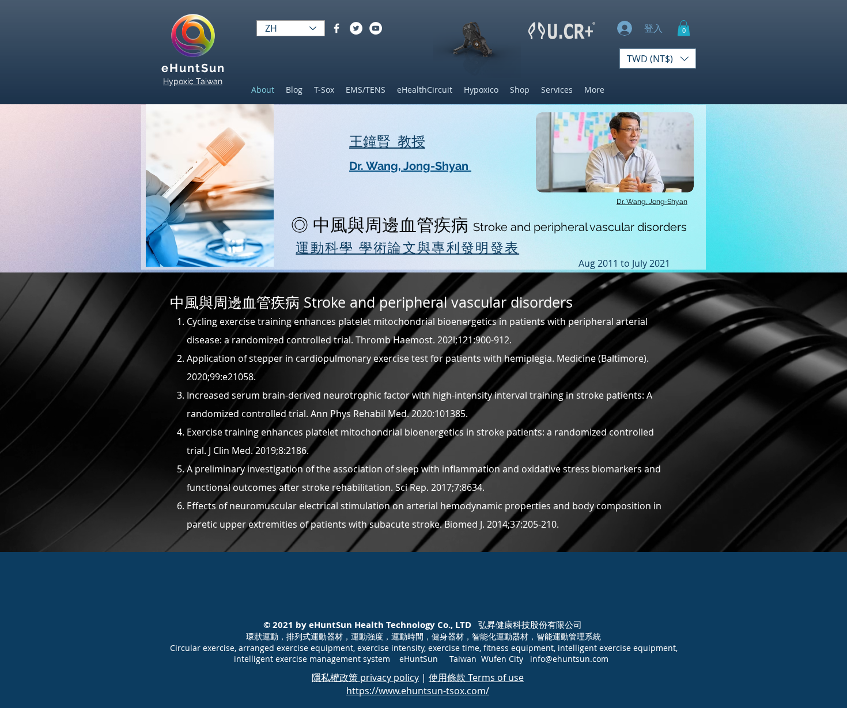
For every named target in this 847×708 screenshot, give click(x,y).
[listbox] (657, 58)
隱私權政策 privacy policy (365, 677)
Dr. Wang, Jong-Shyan (410, 166)
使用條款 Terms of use (476, 677)
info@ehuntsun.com (569, 658)
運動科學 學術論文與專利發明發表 (407, 247)
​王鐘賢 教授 (387, 141)
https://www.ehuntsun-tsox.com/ (417, 690)
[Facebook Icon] (336, 28)
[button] (683, 28)
